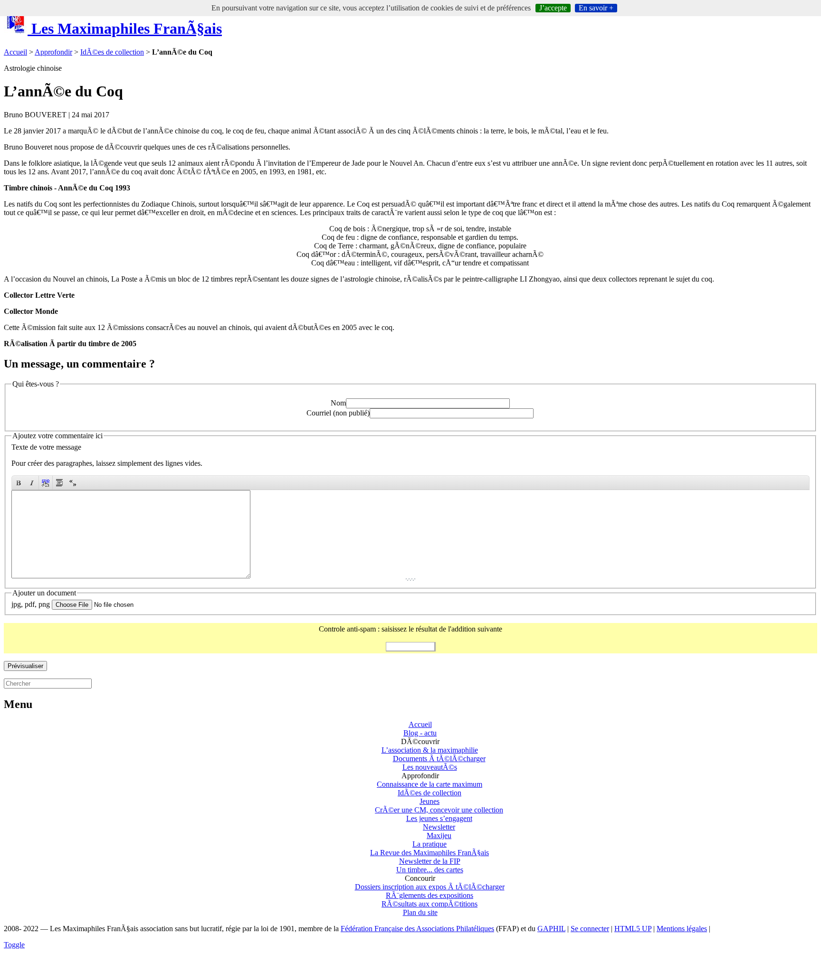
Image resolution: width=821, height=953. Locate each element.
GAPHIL (551, 929)
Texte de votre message (46, 447)
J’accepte (553, 8)
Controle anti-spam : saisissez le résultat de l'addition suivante (410, 629)
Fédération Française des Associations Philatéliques (417, 929)
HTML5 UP (632, 929)
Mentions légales (682, 929)
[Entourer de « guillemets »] (72, 483)
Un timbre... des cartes (429, 870)
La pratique (429, 844)
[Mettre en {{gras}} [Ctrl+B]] (18, 483)
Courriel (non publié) (338, 413)
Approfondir (53, 52)
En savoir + (596, 8)
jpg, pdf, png (30, 604)
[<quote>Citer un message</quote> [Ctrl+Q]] (59, 483)
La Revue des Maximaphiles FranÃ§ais (429, 853)
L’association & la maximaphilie (430, 750)
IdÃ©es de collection (112, 52)
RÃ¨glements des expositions (429, 895)
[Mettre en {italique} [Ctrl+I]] (31, 483)
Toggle (14, 945)
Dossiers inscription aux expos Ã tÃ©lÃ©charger (430, 887)
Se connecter (590, 929)
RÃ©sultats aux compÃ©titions (429, 904)
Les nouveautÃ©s (429, 767)
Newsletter (439, 827)
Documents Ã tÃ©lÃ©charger (439, 759)
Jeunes (429, 801)
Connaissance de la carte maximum (429, 784)
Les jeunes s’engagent (439, 818)
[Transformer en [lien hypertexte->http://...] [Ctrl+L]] (45, 483)
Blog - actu (420, 733)
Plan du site (420, 912)
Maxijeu (439, 835)
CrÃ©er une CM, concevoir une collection (439, 810)
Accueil (15, 52)
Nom (338, 403)
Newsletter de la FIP (429, 861)
